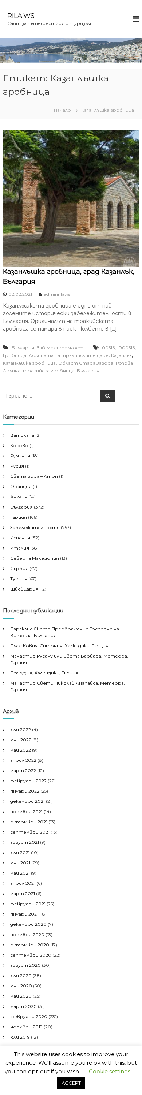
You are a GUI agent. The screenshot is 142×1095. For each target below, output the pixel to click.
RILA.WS (21, 16)
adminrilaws (57, 294)
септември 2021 (30, 832)
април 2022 (23, 760)
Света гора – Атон (34, 476)
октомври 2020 (29, 944)
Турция (18, 578)
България (23, 347)
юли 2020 (21, 975)
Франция (21, 486)
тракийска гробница (48, 370)
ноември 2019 (26, 1026)
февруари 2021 (28, 903)
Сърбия (19, 568)
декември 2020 (28, 924)
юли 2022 (20, 729)
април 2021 (22, 883)
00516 (108, 347)
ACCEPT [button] (71, 1083)
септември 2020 (30, 955)
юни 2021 (20, 862)
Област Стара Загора (85, 363)
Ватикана (22, 435)
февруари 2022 (28, 780)
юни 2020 (21, 985)
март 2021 (22, 893)
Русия (17, 466)
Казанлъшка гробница (29, 363)
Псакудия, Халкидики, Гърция (44, 672)
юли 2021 (20, 852)
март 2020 (23, 1006)
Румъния (20, 455)
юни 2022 (20, 739)
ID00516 (126, 347)
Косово (19, 445)
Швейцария (24, 589)
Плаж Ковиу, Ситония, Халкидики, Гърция (59, 645)
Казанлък (121, 355)
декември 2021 (27, 801)
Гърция (18, 517)
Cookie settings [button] (109, 1071)
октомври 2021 (28, 821)
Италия (19, 548)
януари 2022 (24, 791)
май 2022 (20, 750)
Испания (20, 537)
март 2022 (23, 770)
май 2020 (21, 996)
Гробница (14, 355)
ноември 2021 (26, 811)
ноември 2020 (27, 934)
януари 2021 (24, 914)
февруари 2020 (28, 1016)
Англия (18, 496)
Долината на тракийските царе (69, 355)
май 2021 (20, 873)
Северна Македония (34, 558)
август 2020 (25, 965)
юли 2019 (20, 1037)
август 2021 (24, 842)
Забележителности (61, 347)
